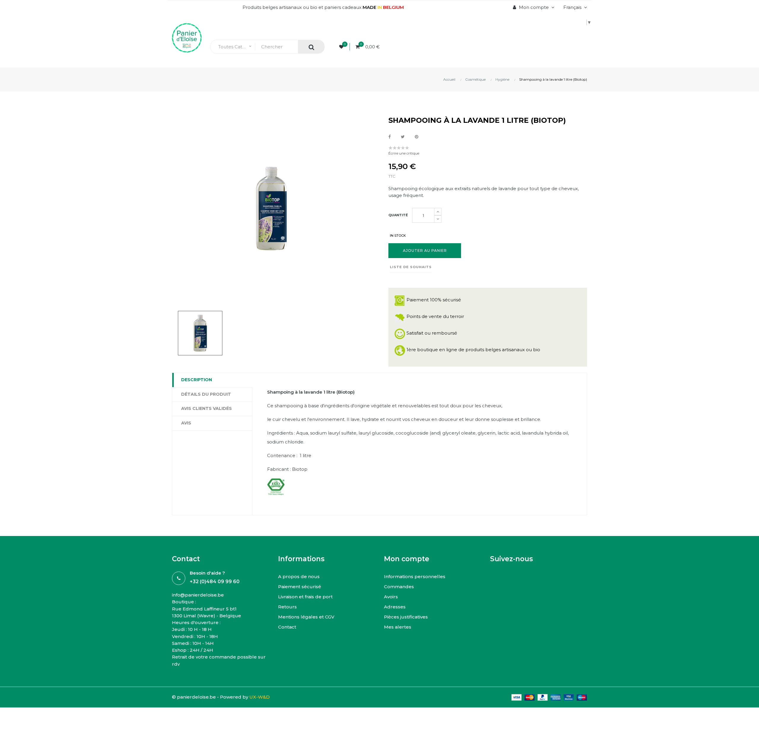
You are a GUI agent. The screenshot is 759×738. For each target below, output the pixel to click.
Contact (287, 627)
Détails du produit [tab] (206, 394)
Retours (287, 607)
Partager (389, 136)
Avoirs (391, 596)
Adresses (395, 607)
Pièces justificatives (406, 617)
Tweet (403, 136)
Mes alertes (397, 627)
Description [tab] (196, 379)
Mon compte (406, 559)
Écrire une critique (403, 153)
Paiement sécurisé (299, 586)
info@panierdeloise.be (198, 595)
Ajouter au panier (425, 250)
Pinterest (416, 136)
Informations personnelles (414, 576)
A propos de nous (299, 576)
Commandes (399, 586)
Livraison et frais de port (305, 596)
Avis (186, 423)
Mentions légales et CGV (306, 617)
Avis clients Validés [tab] (206, 408)
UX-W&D (259, 697)
